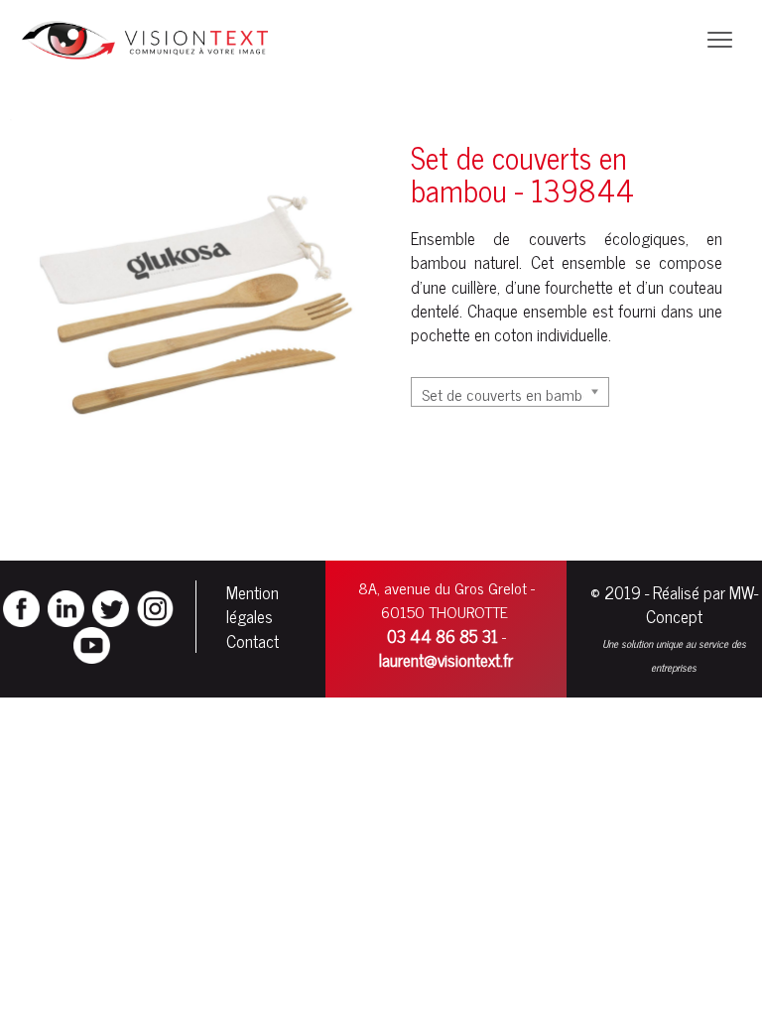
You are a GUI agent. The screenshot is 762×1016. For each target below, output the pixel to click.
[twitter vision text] (110, 606)
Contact (252, 641)
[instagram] (155, 606)
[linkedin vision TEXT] (66, 606)
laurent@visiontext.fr (446, 660)
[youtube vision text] (91, 643)
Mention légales (252, 604)
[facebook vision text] (21, 606)
